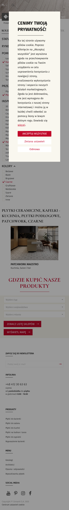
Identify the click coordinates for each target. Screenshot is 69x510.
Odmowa (34, 149)
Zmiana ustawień (34, 141)
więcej (21, 125)
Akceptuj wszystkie (34, 133)
